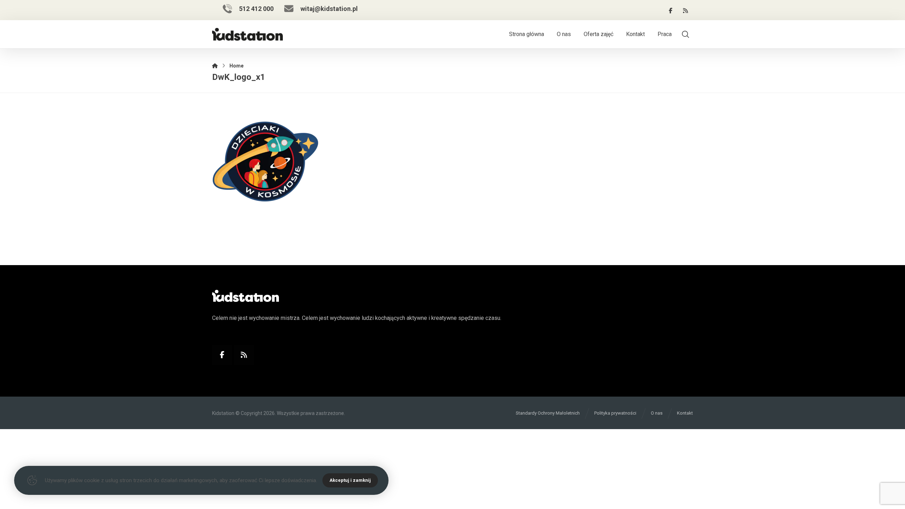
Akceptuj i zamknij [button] (350, 480)
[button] (670, 10)
